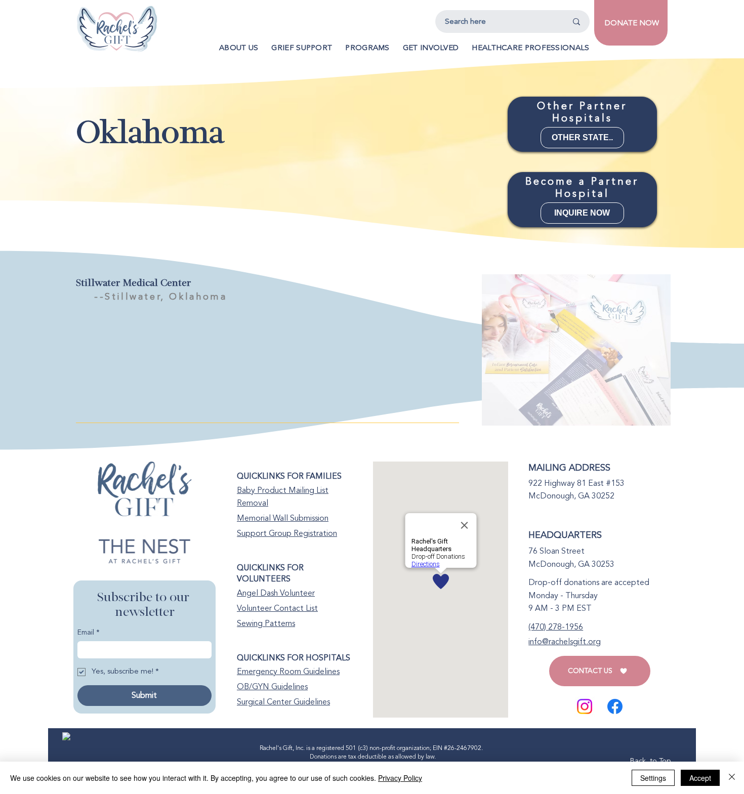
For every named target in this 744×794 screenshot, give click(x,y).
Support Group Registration (287, 533)
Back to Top (650, 761)
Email (88, 633)
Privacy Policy (400, 778)
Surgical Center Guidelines (283, 702)
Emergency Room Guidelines (288, 671)
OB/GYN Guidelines (272, 687)
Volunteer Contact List (277, 608)
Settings (653, 778)
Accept (700, 778)
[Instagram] (584, 706)
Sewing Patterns (266, 623)
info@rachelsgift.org (564, 642)
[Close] (732, 778)
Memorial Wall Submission (282, 518)
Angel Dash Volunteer (276, 593)
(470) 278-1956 (555, 627)
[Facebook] (615, 706)
